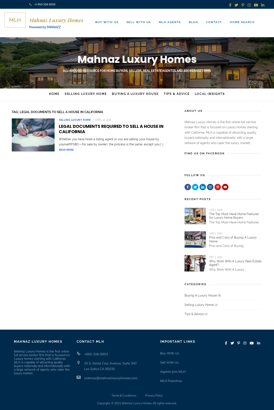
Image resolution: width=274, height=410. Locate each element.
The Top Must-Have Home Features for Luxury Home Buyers (234, 216)
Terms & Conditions (124, 395)
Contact (214, 22)
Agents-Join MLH (172, 372)
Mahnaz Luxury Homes (137, 59)
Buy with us (169, 353)
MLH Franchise (171, 381)
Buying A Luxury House (135, 94)
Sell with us (169, 362)
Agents (170, 22)
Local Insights (210, 94)
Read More (66, 149)
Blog (193, 22)
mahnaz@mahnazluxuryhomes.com (110, 378)
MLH (15, 20)
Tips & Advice (177, 94)
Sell (139, 22)
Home (242, 22)
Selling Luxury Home (86, 94)
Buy (107, 22)
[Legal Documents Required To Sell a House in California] (33, 135)
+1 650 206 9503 (44, 4)
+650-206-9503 (96, 354)
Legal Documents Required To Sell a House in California (111, 129)
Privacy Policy (154, 395)
